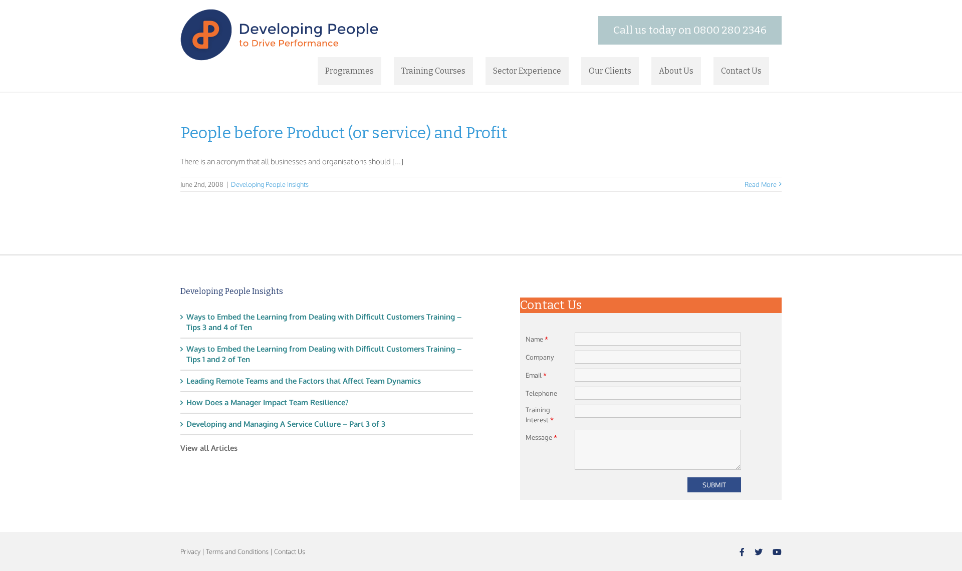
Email (536, 375)
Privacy (190, 551)
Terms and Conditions (237, 551)
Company (540, 357)
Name (537, 339)
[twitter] (759, 552)
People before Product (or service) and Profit (343, 132)
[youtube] (777, 552)
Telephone (541, 393)
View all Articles (208, 448)
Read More (761, 184)
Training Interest (540, 415)
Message (541, 437)
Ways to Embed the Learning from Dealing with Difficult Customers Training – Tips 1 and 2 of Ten (323, 354)
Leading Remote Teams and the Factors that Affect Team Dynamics (303, 381)
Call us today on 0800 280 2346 (690, 30)
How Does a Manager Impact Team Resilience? (267, 402)
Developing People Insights (270, 184)
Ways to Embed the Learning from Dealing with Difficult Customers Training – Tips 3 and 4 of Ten (323, 322)
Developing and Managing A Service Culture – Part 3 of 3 (285, 424)
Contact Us (289, 551)
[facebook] (742, 552)
